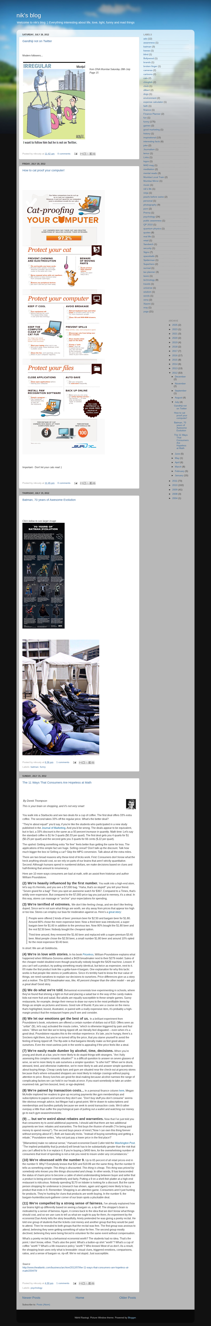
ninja (145, 193)
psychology (36, 1288)
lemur (146, 153)
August (179, 397)
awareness (149, 42)
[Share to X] (88, 153)
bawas (146, 50)
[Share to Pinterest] (94, 153)
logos (146, 161)
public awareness (152, 220)
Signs (146, 252)
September (180, 390)
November (180, 383)
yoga (146, 311)
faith (145, 106)
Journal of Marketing (53, 827)
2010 (175, 485)
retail (146, 240)
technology (149, 280)
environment (149, 98)
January (179, 475)
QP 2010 (148, 224)
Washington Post (125, 1143)
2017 (175, 351)
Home (80, 1297)
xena (146, 300)
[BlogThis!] (84, 153)
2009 (175, 489)
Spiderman (149, 260)
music (146, 185)
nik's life (147, 189)
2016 (175, 355)
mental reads (150, 173)
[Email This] (81, 153)
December (180, 376)
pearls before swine (153, 197)
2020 (175, 338)
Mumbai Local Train (153, 177)
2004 (175, 498)
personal (147, 201)
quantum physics (152, 228)
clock (146, 86)
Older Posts (127, 1297)
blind (145, 54)
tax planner (149, 272)
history (146, 133)
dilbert (146, 90)
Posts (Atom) (43, 1304)
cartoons (147, 74)
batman (35, 767)
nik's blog (28, 15)
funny (43, 767)
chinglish (147, 82)
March (178, 466)
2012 (175, 373)
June (178, 454)
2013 (175, 368)
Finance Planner (152, 114)
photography (150, 205)
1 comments (62, 762)
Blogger (132, 1317)
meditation (148, 169)
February (180, 471)
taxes (146, 276)
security (147, 248)
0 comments (64, 154)
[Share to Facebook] (91, 153)
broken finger (150, 66)
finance (147, 110)
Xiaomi (147, 304)
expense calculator (153, 102)
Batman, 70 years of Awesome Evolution (49, 499)
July (177, 402)
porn (145, 209)
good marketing (151, 129)
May (177, 458)
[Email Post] (75, 154)
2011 (175, 481)
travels (146, 284)
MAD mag (148, 165)
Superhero (148, 264)
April (177, 462)
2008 (175, 494)
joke (145, 145)
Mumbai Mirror (151, 181)
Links (146, 157)
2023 (175, 329)
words (146, 296)
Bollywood (148, 58)
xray (145, 307)
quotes (147, 232)
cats (145, 78)
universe (147, 288)
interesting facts (151, 141)
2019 (175, 342)
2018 (175, 347)
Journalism (149, 149)
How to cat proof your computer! (43, 170)
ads (145, 39)
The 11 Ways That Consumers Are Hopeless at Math (56, 782)
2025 (175, 325)
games (147, 125)
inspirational (149, 137)
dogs (146, 94)
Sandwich (148, 244)
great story (115, 912)
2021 (175, 333)
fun (145, 117)
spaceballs (148, 256)
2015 (175, 360)
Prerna (147, 212)
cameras (147, 70)
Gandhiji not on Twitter (37, 41)
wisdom (147, 292)
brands (147, 62)
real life (147, 236)
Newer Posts (31, 1297)
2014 (175, 364)
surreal (147, 268)
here (121, 1090)
